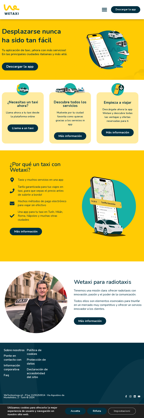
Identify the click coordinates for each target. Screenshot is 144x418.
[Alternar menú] (104, 9)
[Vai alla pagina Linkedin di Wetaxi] (135, 396)
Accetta (75, 411)
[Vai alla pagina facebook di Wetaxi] (126, 396)
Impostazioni (122, 411)
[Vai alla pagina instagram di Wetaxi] (130, 396)
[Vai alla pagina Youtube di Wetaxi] (139, 396)
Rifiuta (97, 411)
